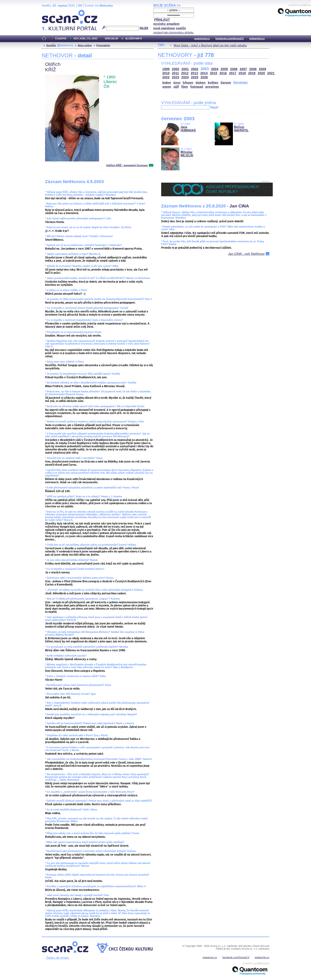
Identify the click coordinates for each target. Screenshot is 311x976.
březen (188, 82)
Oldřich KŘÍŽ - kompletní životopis (127, 165)
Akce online (85, 45)
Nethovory (67, 45)
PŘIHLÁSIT (162, 19)
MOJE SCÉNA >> (167, 5)
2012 (185, 73)
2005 (224, 69)
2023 (175, 77)
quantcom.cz (202, 38)
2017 (232, 73)
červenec (240, 82)
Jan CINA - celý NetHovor (246, 253)
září (176, 86)
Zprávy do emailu (57, 957)
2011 (175, 73)
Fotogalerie (103, 45)
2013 (194, 73)
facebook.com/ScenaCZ (229, 38)
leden (166, 82)
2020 (261, 73)
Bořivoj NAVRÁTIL (241, 128)
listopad (196, 86)
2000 (175, 69)
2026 (204, 77)
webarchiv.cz (257, 38)
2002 (194, 69)
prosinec (212, 86)
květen (213, 82)
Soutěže (51, 45)
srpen (166, 86)
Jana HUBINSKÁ (188, 128)
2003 (205, 69)
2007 (243, 69)
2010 (166, 73)
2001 (185, 69)
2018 (242, 73)
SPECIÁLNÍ (111, 38)
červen (226, 82)
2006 (233, 69)
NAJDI (144, 28)
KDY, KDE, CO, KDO (85, 38)
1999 (166, 69)
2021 (271, 73)
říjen (184, 86)
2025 (194, 77)
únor (177, 82)
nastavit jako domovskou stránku (173, 32)
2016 (223, 73)
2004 (214, 69)
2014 (204, 73)
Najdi (214, 107)
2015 (213, 73)
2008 (253, 69)
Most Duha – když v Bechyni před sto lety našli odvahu (210, 45)
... (151, 165)
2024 (185, 77)
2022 (166, 77)
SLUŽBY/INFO (133, 38)
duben (201, 82)
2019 (251, 73)
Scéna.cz (49, 12)
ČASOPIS (60, 38)
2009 (262, 69)
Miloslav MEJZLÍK (187, 153)
